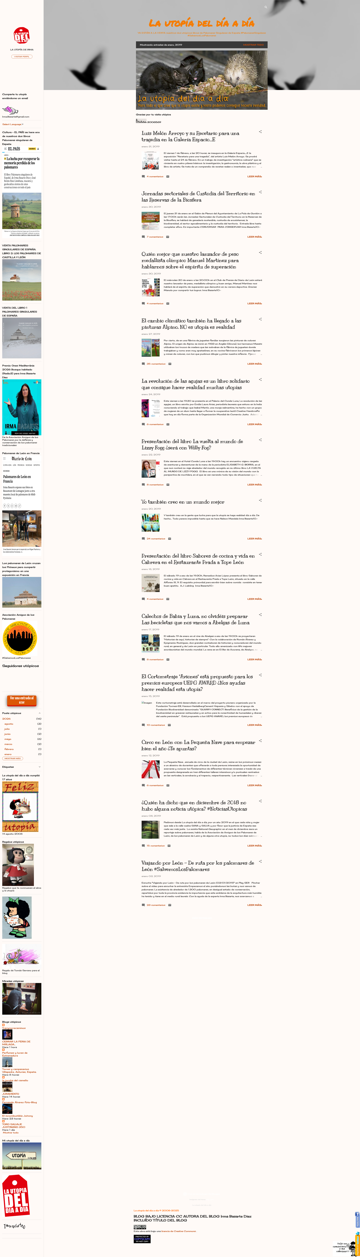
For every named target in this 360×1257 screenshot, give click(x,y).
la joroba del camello (15, 1080)
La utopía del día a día (202, 23)
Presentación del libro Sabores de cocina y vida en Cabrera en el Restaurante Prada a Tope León (198, 559)
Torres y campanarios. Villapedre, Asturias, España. (19, 1070)
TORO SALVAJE (12, 1124)
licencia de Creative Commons (178, 1231)
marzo (8, 744)
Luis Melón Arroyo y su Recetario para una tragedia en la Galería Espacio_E (190, 136)
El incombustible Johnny (17, 1115)
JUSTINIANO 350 (13, 1127)
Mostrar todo (253, 44)
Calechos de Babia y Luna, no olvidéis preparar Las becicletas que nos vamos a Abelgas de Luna (195, 619)
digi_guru (210, 1199)
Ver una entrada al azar (22, 700)
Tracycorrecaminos (14, 1028)
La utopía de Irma (21, 50)
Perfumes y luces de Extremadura (14, 1054)
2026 (6, 718)
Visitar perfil (21, 57)
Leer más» (255, 176)
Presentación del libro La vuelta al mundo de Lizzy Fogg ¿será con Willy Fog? (192, 444)
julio (7, 728)
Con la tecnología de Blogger (203, 1194)
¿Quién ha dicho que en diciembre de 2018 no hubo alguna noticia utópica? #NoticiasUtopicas (194, 805)
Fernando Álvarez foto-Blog (19, 1102)
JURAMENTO (10, 1093)
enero (8, 754)
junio (7, 734)
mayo (7, 739)
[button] (260, 132)
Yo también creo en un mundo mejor (183, 502)
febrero (9, 749)
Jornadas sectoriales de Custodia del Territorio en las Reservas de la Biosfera (198, 196)
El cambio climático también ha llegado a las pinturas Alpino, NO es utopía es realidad (191, 323)
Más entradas (202, 918)
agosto (8, 723)
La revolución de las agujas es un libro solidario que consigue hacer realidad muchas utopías (196, 384)
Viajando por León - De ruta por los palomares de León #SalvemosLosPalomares (198, 866)
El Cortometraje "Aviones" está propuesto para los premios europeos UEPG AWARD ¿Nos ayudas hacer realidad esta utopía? (197, 682)
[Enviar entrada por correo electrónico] (167, 177)
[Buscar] (266, 7)
